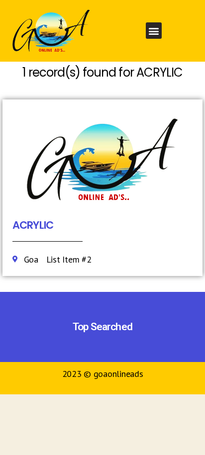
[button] (154, 30)
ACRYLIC (32, 225)
